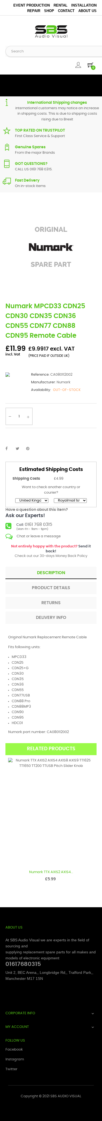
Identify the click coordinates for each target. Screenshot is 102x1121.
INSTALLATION (84, 5)
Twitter (11, 1069)
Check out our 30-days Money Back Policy (51, 551)
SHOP (49, 11)
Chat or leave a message (39, 536)
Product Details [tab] (51, 588)
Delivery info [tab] (51, 617)
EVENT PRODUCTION (31, 5)
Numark (63, 382)
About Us (87, 11)
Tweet (20, 449)
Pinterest (30, 449)
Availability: (41, 390)
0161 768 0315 (38, 524)
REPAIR (33, 11)
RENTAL (60, 5)
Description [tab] (51, 573)
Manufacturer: (43, 382)
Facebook (14, 1049)
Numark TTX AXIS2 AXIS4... (51, 872)
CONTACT (66, 11)
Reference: (40, 374)
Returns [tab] (51, 603)
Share (9, 449)
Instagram (14, 1059)
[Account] (78, 65)
